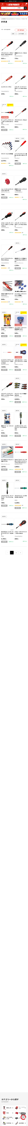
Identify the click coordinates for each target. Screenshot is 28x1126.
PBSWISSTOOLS (5, 364)
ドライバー (18, 18)
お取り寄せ (4, 105)
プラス (23, 18)
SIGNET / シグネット (19, 330)
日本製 (22, 138)
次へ (20, 552)
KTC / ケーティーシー (5, 192)
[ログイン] (22, 4)
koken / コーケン (18, 396)
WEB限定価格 (10, 105)
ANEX (2, 430)
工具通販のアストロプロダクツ (8, 18)
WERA (16, 500)
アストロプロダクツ (5, 55)
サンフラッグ (17, 158)
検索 (25, 8)
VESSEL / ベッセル (5, 124)
